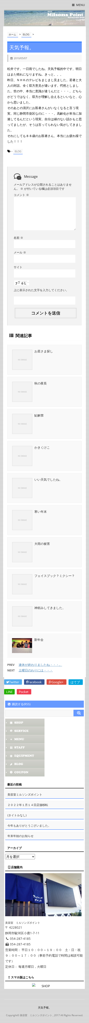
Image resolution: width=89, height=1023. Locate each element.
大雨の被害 (42, 544)
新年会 (38, 640)
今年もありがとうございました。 (29, 825)
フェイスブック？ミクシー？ (54, 576)
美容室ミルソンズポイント (24, 794)
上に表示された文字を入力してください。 (41, 290)
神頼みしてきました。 (49, 608)
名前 (18, 238)
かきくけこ (42, 447)
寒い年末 (40, 511)
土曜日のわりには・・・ (36, 670)
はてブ (76, 682)
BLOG (18, 151)
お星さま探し (43, 351)
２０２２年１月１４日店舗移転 (27, 805)
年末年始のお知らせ (20, 836)
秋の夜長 (40, 383)
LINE (9, 692)
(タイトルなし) (16, 815)
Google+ (58, 682)
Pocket (24, 692)
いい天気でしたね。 (48, 479)
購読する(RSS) (21, 704)
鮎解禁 (39, 415)
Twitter (14, 682)
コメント (21, 195)
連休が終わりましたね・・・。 (40, 665)
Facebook (35, 682)
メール (20, 252)
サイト (18, 267)
